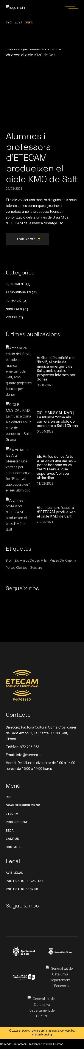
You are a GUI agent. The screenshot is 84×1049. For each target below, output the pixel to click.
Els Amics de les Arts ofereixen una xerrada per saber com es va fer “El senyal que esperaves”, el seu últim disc (56, 467)
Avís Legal (14, 873)
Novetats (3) (17, 309)
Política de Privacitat (25, 881)
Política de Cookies (22, 889)
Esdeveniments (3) (21, 292)
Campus (12, 839)
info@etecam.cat (30, 755)
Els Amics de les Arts (31, 560)
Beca (10, 830)
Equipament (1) (18, 284)
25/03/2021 (14, 188)
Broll (9, 560)
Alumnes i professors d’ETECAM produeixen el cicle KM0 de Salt (42, 157)
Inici (9, 797)
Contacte (14, 847)
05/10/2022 (45, 385)
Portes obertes (16, 567)
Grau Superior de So (23, 805)
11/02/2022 (45, 483)
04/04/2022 (45, 431)
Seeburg (36, 567)
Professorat (17, 822)
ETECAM (12, 814)
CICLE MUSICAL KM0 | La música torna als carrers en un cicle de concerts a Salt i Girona (57, 419)
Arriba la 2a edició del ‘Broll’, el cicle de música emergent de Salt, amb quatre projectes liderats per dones (56, 368)
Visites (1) (14, 317)
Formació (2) (16, 301)
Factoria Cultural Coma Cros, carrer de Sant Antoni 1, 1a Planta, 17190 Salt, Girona (41, 733)
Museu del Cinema (63, 560)
